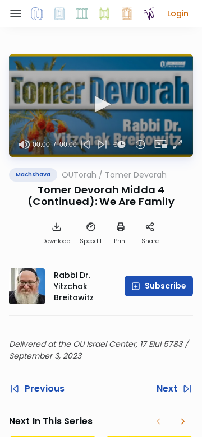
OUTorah (79, 175)
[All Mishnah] (59, 13)
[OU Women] (149, 13)
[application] (101, 105)
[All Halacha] (82, 13)
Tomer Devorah (136, 175)
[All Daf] (127, 13)
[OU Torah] (37, 13)
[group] (24, 144)
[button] (178, 13)
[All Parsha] (104, 13)
